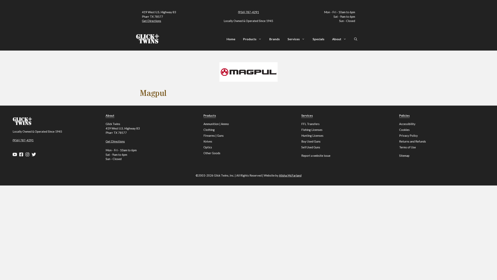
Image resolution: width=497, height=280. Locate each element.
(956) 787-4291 (248, 12)
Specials (318, 39)
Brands (274, 39)
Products (249, 39)
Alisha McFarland (290, 175)
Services (294, 39)
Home (231, 39)
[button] (355, 39)
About (336, 39)
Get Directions (151, 21)
